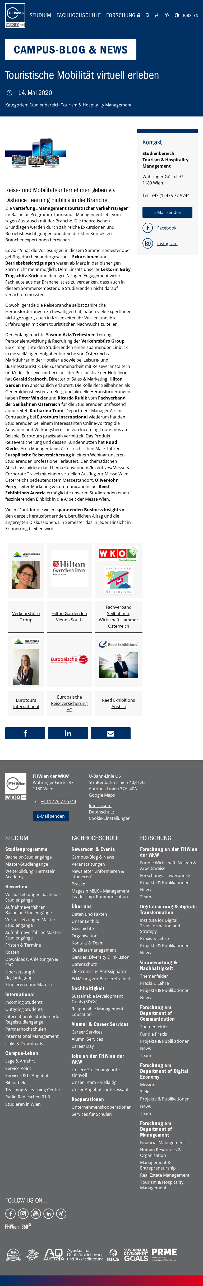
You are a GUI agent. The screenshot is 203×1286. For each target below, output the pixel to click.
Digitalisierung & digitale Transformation (168, 909)
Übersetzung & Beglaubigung (20, 974)
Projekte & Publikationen (165, 882)
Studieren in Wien (23, 1104)
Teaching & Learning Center (33, 1090)
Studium (40, 15)
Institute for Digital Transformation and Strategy (160, 926)
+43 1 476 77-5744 (58, 801)
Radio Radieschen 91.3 (27, 1097)
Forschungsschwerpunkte (166, 875)
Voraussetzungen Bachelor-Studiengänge (33, 897)
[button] (25, 733)
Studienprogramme (26, 849)
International (20, 994)
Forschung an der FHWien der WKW (168, 852)
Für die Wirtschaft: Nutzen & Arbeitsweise (168, 865)
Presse (78, 884)
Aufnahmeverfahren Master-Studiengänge (33, 935)
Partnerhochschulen (25, 1029)
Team (145, 897)
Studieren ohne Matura (28, 984)
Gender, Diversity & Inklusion (101, 957)
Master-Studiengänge (26, 864)
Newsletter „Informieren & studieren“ (98, 874)
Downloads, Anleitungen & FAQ (31, 962)
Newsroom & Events (93, 849)
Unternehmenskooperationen (102, 1107)
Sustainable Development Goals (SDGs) (97, 999)
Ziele (144, 1092)
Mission (147, 1085)
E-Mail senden (51, 816)
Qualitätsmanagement (94, 950)
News (145, 890)
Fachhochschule (79, 15)
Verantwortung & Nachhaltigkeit (158, 965)
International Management (32, 1036)
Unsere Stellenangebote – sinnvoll (97, 1072)
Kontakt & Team (88, 943)
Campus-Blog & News (93, 857)
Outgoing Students (24, 1009)
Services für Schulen (92, 1114)
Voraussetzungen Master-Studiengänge (31, 922)
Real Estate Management (165, 1175)
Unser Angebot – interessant (100, 1089)
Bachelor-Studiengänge (28, 857)
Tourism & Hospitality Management (161, 1185)
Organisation (85, 936)
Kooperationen (88, 1099)
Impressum (100, 805)
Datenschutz (101, 812)
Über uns (82, 906)
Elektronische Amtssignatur (99, 971)
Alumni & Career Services (100, 1024)
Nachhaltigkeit (88, 988)
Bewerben (16, 887)
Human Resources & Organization (160, 1152)
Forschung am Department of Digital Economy (164, 1071)
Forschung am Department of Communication (157, 1013)
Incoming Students (24, 1002)
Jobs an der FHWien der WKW (98, 1059)
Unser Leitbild (85, 921)
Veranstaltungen (88, 864)
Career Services (87, 1032)
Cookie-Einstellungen (110, 818)
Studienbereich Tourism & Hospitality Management (80, 105)
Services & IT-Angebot (27, 1075)
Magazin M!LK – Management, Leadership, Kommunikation (101, 893)
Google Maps (102, 795)
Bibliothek (15, 1082)
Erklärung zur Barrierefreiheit (101, 979)
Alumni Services (87, 1039)
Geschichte (83, 928)
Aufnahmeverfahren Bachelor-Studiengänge (28, 909)
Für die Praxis (153, 1034)
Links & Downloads (24, 1043)
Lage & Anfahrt (20, 1061)
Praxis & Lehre (154, 938)
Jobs (187, 15)
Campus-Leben (21, 1053)
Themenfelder (154, 976)
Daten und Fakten (89, 914)
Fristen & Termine (23, 945)
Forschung (121, 15)
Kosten (12, 952)
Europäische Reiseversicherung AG (69, 703)
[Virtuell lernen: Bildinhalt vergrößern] (35, 150)
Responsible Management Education (97, 1011)
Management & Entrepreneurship (158, 1165)
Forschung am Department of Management (156, 1129)
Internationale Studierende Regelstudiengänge (32, 1019)
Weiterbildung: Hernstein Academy (30, 874)
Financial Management (162, 1143)
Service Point (18, 1068)
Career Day (83, 1046)
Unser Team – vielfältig (94, 1082)
